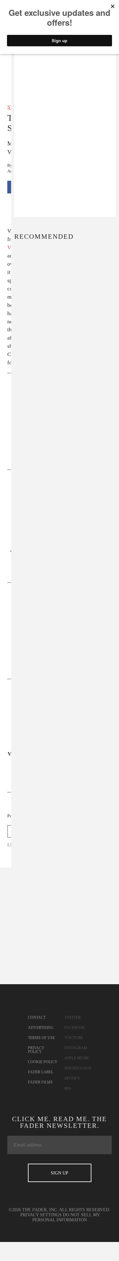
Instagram (75, 1048)
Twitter (72, 1017)
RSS (67, 1088)
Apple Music (76, 1058)
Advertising (41, 1027)
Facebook (74, 1027)
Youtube (73, 1038)
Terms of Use (41, 1038)
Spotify (72, 1078)
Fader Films (40, 1082)
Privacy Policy (36, 1050)
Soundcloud (77, 1068)
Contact (37, 1017)
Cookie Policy (42, 1062)
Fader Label (40, 1072)
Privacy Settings (41, 1214)
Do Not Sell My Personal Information (66, 1217)
